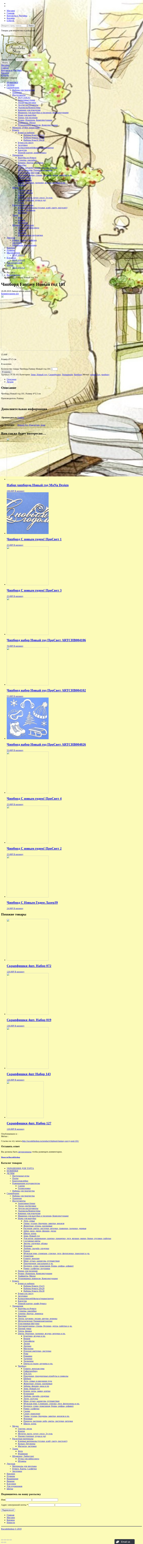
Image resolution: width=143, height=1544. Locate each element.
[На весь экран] (8, 1539)
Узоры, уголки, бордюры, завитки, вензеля (43, 1223)
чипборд (105, 374)
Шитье (10, 265)
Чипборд (22, 185)
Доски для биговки (27, 102)
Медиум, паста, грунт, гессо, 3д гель (35, 197)
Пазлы (15, 1178)
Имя (3, 1500)
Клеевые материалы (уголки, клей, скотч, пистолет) (42, 208)
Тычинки (27, 1358)
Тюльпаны (28, 1361)
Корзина (11, 18)
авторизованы (25, 1152)
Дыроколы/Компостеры (29, 107)
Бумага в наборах (26, 132)
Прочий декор (24, 177)
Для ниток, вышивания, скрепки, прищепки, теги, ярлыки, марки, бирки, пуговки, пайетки (67, 1238)
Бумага (15, 130)
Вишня (26, 1338)
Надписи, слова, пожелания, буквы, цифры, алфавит (48, 1266)
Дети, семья (29, 1221)
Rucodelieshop (13, 275)
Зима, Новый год (39, 374)
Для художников (14, 263)
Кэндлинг (11, 258)
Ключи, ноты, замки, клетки (36, 1391)
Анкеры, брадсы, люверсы (30, 162)
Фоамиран (23, 223)
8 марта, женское (31, 1258)
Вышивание (12, 1479)
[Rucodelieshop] (17, 57)
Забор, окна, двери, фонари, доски (39, 1231)
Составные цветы (31, 1241)
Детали (10, 382)
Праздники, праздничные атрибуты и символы (45, 1376)
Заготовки (23, 145)
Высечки (22, 165)
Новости (11, 1522)
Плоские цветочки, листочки (37, 1351)
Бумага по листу (26, 142)
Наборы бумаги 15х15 (33, 135)
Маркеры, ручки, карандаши (26, 127)
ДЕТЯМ (10, 85)
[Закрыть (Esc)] (2, 1539)
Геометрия (28, 1256)
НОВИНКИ (12, 82)
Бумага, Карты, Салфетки (24, 240)
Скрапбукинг (13, 87)
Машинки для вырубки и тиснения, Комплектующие (43, 112)
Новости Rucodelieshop (10, 1157)
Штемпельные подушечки (30, 235)
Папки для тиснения (27, 117)
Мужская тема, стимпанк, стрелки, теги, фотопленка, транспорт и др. (56, 1253)
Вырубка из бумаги (27, 157)
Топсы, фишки (25, 180)
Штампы (22, 233)
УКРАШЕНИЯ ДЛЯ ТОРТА (20, 1168)
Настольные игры (20, 1176)
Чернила (22, 230)
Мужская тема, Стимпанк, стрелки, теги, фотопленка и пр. (51, 1403)
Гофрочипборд (30, 1371)
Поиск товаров (8, 59)
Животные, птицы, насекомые (37, 1226)
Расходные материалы (22, 205)
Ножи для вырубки (27, 115)
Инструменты (19, 95)
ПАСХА (27, 1373)
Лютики (27, 1346)
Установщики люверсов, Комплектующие (38, 125)
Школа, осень (29, 1233)
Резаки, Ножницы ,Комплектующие (35, 120)
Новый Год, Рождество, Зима (31, 425)
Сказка (26, 1411)
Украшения (17, 155)
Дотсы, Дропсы (25, 192)
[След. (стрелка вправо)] (5, 1542)
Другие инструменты (28, 105)
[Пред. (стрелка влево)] (2, 1542)
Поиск (31, 26)
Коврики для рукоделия (29, 110)
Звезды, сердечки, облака (35, 1243)
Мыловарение (13, 253)
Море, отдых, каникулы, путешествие (41, 1401)
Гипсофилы (28, 1341)
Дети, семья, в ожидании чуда (37, 1381)
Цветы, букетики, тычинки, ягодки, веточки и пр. (41, 182)
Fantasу (20, 417)
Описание (11, 379)
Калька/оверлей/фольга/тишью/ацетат (36, 147)
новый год (95, 374)
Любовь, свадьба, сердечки (36, 1248)
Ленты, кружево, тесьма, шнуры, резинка (37, 167)
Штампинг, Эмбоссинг (23, 225)
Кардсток (22, 150)
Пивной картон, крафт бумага (32, 152)
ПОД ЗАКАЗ (24, 97)
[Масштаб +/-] (10, 1539)
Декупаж (11, 238)
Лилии (26, 1343)
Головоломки (24, 1188)
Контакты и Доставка (17, 15)
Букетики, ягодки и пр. (34, 1336)
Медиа (15, 187)
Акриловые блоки (26, 100)
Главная (10, 13)
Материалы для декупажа (24, 245)
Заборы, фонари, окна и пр (36, 1386)
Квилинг (11, 248)
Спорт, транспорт (31, 1413)
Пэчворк (11, 250)
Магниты (22, 213)
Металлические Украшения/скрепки (35, 170)
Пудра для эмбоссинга (28, 228)
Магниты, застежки (27, 1446)
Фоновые (27, 1246)
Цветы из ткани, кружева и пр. (38, 1363)
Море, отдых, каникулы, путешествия (41, 1261)
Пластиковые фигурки (28, 172)
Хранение (17, 92)
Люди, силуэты (30, 1398)
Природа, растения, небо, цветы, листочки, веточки (48, 1421)
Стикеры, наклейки (27, 160)
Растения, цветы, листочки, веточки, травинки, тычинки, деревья (54, 1228)
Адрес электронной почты (14, 1505)
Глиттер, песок (25, 190)
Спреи (21, 203)
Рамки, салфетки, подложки (36, 1268)
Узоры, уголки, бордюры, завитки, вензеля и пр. (46, 1416)
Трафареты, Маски (27, 122)
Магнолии (28, 1348)
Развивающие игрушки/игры (26, 1183)
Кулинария (28, 1393)
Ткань (15, 215)
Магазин (11, 10)
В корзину (6, 372)
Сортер (21, 1186)
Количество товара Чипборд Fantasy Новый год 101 (25, 369)
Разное (26, 1251)
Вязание (11, 1481)
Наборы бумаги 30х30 (33, 140)
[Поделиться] (5, 1539)
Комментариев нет (10, 293)
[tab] (74, 379)
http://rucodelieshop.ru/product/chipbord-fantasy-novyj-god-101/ (50, 1141)
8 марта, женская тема (33, 1368)
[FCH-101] (43, 350)
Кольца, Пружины (26, 210)
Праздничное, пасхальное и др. (38, 1263)
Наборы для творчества (23, 90)
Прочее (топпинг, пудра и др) (32, 200)
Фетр (20, 218)
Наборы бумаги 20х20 (33, 137)
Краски (21, 195)
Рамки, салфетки (31, 1408)
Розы (25, 1353)
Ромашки (27, 1356)
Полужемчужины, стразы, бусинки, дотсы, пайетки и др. (45, 175)
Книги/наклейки (20, 1181)
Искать (5, 63)
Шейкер (27, 1378)
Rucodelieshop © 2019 (11, 1529)
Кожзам (21, 220)
